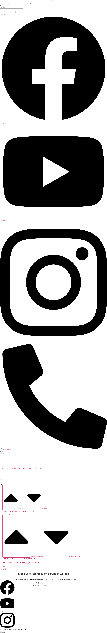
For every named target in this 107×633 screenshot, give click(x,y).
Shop (41, 3)
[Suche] (1, 10)
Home (2, 3)
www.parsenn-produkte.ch (39, 586)
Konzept (29, 3)
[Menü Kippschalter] (1, 481)
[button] (53, 632)
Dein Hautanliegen (16, 3)
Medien (35, 3)
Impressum (25, 579)
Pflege (8, 3)
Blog (24, 3)
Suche (1, 5)
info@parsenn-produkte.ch (39, 585)
